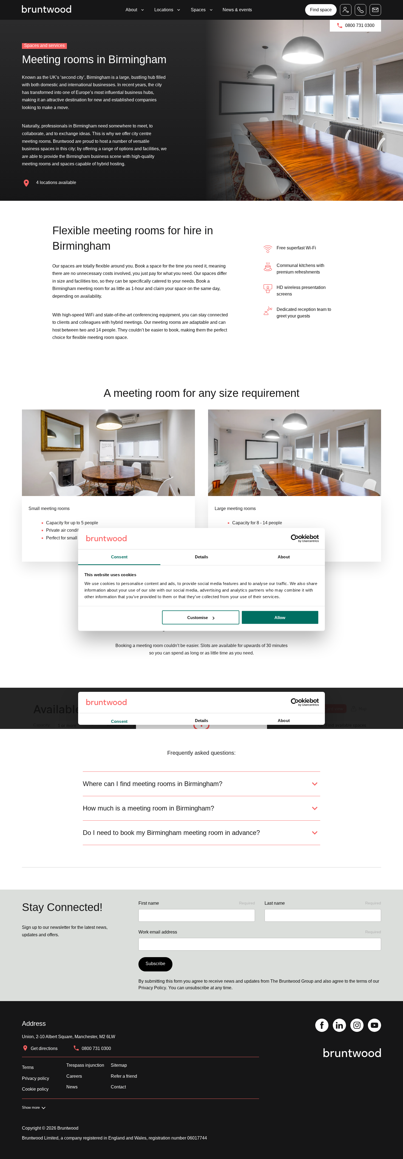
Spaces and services (44, 45)
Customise (197, 617)
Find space (321, 9)
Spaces (198, 9)
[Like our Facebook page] (321, 1026)
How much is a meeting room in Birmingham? (148, 808)
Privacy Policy (152, 987)
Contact (118, 1087)
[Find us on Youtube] (374, 1026)
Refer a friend (124, 1076)
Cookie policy (35, 1089)
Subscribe (155, 963)
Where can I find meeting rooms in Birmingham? (152, 783)
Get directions (44, 1048)
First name (196, 903)
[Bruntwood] (46, 9)
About (131, 9)
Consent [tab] (119, 556)
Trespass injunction (85, 1065)
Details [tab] (201, 556)
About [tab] (284, 556)
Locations (163, 9)
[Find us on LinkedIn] (339, 1026)
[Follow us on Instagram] (357, 1026)
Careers (74, 1076)
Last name (323, 903)
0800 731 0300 (359, 25)
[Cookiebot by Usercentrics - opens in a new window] (295, 538)
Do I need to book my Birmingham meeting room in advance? (171, 832)
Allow (279, 617)
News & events (237, 9)
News (72, 1087)
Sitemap (119, 1065)
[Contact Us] (375, 10)
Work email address (259, 932)
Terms (28, 1067)
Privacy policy (35, 1078)
